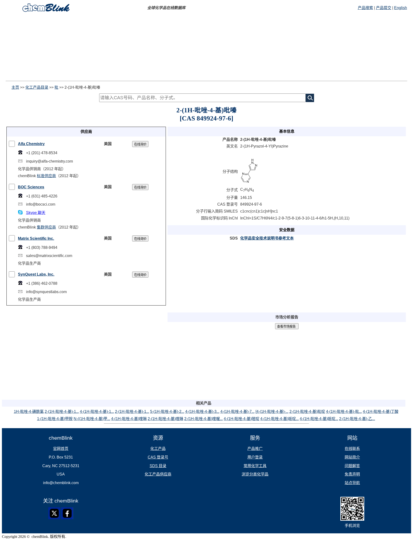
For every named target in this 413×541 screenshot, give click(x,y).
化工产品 (158, 449)
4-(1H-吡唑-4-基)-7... (237, 412)
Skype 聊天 (35, 213)
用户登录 (255, 457)
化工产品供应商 (158, 474)
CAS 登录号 (158, 457)
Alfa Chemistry (31, 144)
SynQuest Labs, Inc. (36, 274)
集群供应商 (46, 227)
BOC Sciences (31, 187)
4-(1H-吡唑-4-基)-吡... (344, 412)
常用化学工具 (255, 466)
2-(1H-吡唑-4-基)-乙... (357, 419)
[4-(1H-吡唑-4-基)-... (271, 412)
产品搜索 (365, 8)
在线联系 (352, 449)
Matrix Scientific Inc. (36, 238)
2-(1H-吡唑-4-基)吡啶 (307, 412)
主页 (15, 87)
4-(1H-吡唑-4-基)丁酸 (380, 412)
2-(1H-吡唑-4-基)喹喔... (203, 419)
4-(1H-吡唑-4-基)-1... (97, 412)
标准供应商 (46, 176)
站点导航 (352, 483)
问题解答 (352, 466)
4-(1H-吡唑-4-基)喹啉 (129, 419)
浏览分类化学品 (255, 474)
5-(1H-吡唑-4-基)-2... (167, 412)
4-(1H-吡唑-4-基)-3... (202, 412)
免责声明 (352, 474)
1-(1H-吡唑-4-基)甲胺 (55, 419)
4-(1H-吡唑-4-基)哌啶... (279, 419)
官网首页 (60, 449)
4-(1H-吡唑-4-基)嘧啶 (241, 419)
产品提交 (383, 8)
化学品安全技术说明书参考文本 (267, 238)
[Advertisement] (145, 47)
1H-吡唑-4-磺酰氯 (29, 412)
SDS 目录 (158, 466)
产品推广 (255, 449)
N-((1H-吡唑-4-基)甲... (92, 419)
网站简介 (352, 457)
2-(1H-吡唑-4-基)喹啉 (165, 419)
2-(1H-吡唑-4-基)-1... (62, 412)
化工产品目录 (36, 87)
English (400, 8)
